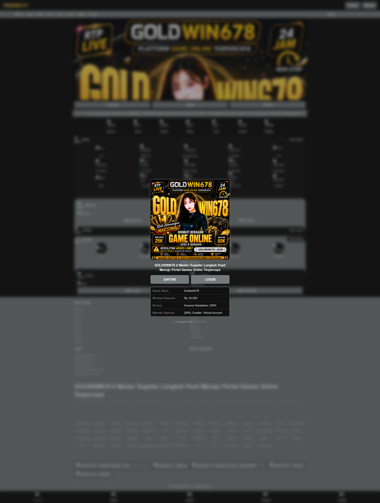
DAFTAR (170, 279)
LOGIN (210, 279)
